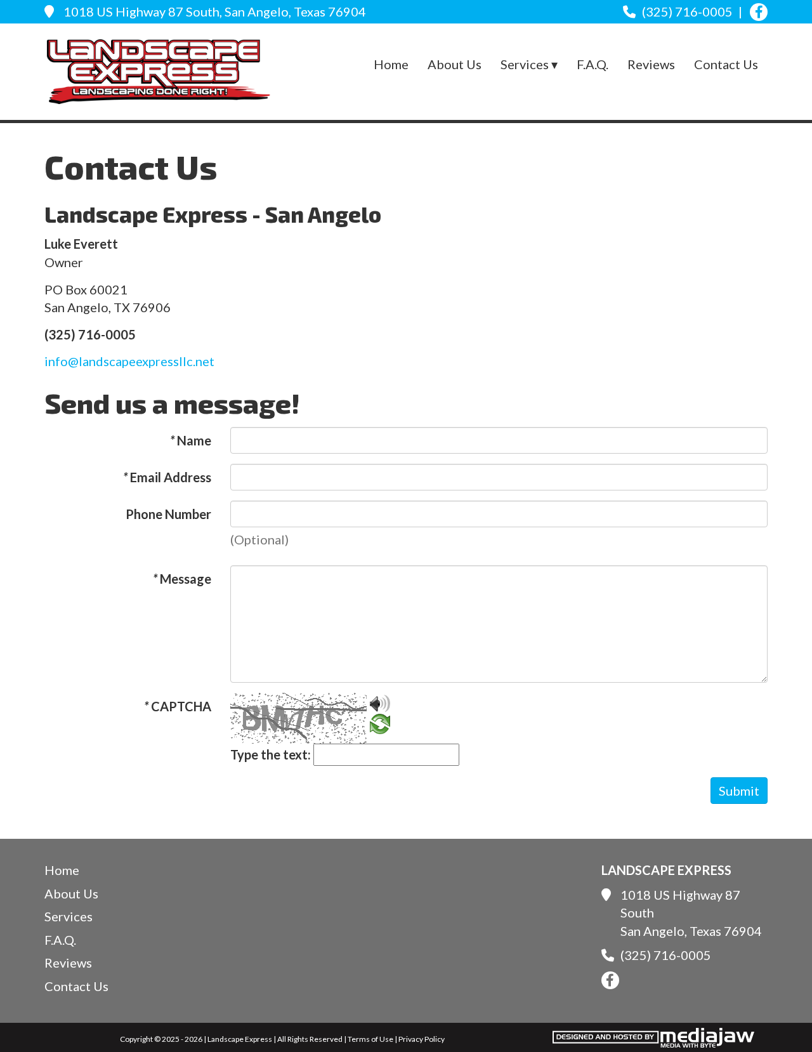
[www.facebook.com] (759, 12)
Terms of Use (370, 1039)
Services (68, 916)
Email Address (167, 477)
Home (391, 64)
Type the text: (270, 754)
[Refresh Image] (380, 724)
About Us (454, 64)
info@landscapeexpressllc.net (129, 361)
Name (190, 440)
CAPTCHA (177, 706)
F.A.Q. (592, 64)
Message (182, 578)
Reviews (651, 64)
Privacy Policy (421, 1039)
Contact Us (726, 64)
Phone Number (168, 514)
